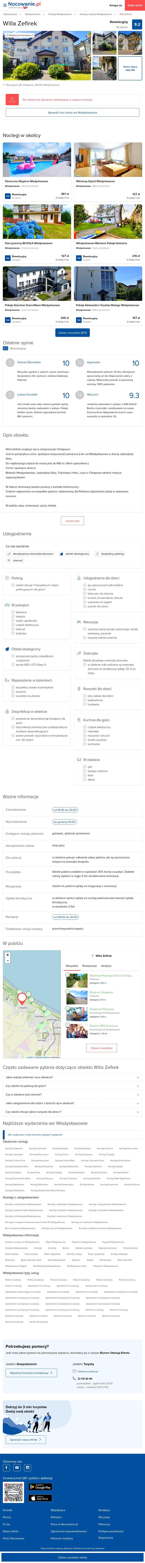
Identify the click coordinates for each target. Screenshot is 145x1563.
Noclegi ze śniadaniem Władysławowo (89, 1222)
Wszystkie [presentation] (72, 966)
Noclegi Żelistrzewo (14, 1190)
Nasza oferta (10, 1531)
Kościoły (52, 1247)
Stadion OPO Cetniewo (104, 1026)
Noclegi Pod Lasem (128, 1148)
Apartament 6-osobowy (87, 1291)
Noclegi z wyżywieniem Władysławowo (107, 1204)
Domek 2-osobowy (95, 1309)
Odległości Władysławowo (105, 1265)
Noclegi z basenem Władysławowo (65, 1210)
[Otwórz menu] (4, 5)
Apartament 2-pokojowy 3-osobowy (63, 1297)
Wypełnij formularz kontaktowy (29, 1373)
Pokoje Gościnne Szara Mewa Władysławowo (32, 305)
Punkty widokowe (119, 1253)
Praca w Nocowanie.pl (64, 1524)
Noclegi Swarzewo (84, 1154)
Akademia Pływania (102, 1009)
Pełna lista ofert (124, 1259)
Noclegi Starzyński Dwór (16, 1166)
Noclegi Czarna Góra (15, 1160)
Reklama (56, 1517)
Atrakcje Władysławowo (16, 1247)
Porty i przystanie (96, 1253)
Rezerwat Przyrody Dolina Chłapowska (113, 975)
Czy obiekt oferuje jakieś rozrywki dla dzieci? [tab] (33, 1112)
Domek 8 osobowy (111, 1315)
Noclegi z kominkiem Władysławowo (106, 1210)
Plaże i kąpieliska (52, 1253)
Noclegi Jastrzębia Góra (92, 1160)
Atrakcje (38, 1247)
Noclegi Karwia (87, 1184)
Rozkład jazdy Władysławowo (47, 1265)
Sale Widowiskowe (57, 1259)
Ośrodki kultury (130, 1247)
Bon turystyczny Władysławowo (20, 1228)
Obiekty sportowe (83, 1247)
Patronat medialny (62, 1538)
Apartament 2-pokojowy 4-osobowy (103, 1297)
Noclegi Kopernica (109, 1184)
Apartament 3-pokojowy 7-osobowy (22, 1309)
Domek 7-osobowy (87, 1315)
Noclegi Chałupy (54, 1172)
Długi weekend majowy (52, 1548)
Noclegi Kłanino (121, 1172)
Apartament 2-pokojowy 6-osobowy (63, 1303)
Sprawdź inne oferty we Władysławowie (72, 112)
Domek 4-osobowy (14, 1315)
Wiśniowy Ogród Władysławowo (95, 181)
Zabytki (90, 1259)
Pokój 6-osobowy (127, 1279)
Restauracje (105, 1259)
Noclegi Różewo (60, 1148)
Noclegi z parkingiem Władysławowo (65, 1204)
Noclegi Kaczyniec (40, 1160)
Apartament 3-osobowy (68, 1285)
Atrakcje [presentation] (106, 966)
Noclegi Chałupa (13, 1172)
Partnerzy (104, 1524)
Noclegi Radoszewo (68, 1166)
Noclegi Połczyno (45, 1178)
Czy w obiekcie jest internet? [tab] (23, 1094)
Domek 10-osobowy (39, 1321)
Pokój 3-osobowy (58, 1279)
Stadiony (76, 1259)
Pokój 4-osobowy (81, 1279)
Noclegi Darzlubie (91, 1178)
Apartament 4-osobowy (96, 1285)
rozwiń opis (72, 521)
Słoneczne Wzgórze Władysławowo (26, 181)
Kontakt (7, 1510)
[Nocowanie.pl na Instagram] (27, 1467)
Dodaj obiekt (135, 5)
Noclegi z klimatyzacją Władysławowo (23, 1216)
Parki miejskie (11, 1253)
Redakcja (104, 1510)
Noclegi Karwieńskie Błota (17, 1178)
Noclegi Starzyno (76, 1172)
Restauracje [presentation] (89, 966)
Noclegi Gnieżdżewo (120, 1160)
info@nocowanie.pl (88, 1371)
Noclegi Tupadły (106, 1154)
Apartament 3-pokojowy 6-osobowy (103, 1303)
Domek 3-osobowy (119, 1309)
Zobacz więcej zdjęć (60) (130, 68)
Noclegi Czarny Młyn (65, 1160)
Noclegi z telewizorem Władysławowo (23, 1204)
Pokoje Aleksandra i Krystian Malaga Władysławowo (107, 305)
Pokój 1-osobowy (13, 1279)
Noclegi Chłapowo (14, 1148)
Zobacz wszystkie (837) (72, 333)
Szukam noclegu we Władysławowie (22, 1241)
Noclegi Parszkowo (44, 1166)
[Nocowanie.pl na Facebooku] (6, 1467)
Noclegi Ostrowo (99, 1172)
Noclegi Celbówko (68, 1178)
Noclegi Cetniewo (37, 1148)
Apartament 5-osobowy (58, 1291)
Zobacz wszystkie (101, 1048)
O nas (6, 1524)
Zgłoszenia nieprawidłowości (69, 1531)
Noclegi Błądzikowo (14, 1184)
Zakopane (100, 1548)
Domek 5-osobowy (38, 1315)
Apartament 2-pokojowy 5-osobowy (22, 1303)
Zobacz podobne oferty (72, 1557)
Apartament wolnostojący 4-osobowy (23, 1291)
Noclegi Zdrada (115, 1166)
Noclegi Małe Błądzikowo (119, 1178)
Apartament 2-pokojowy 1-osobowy (121, 1291)
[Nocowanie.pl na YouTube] (17, 1467)
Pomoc (7, 1517)
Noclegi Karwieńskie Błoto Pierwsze (48, 1190)
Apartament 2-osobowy (39, 1285)
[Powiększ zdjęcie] (104, 43)
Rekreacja (9, 1259)
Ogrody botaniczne (108, 1247)
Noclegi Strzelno (105, 1148)
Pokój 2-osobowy (36, 1279)
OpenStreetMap (42, 1057)
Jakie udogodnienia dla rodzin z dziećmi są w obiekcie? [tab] (40, 1103)
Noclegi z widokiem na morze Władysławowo (100, 1228)
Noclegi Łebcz (62, 1154)
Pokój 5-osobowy (104, 1279)
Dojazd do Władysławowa (84, 1241)
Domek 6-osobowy (63, 1315)
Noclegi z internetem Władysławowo (64, 1216)
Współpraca (58, 1510)
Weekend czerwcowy (84, 1548)
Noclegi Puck (33, 1172)
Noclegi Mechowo (39, 1184)
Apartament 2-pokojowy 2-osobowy (22, 1297)
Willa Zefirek (20, 23)
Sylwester (68, 1548)
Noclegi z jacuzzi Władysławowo (57, 1228)
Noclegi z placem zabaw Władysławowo (24, 1210)
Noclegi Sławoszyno (64, 1184)
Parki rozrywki (31, 1253)
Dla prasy (104, 1517)
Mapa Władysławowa (56, 1241)
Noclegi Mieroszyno (39, 1154)
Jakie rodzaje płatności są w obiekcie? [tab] (29, 1077)
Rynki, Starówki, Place (31, 1259)
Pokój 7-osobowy (13, 1285)
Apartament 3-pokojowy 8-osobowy (62, 1309)
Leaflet (29, 1057)
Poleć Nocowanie (13, 1538)
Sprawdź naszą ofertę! (23, 1440)
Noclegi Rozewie (83, 1148)
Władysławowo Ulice (77, 1265)
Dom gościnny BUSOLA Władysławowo (28, 243)
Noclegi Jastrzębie (14, 1154)
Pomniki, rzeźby (74, 1253)
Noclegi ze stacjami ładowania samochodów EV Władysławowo (35, 1222)
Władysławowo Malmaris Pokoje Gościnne (101, 243)
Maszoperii (12, 85)
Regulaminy (105, 1538)
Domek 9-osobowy (14, 1321)
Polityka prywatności (111, 1531)
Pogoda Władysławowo (113, 1241)
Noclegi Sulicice (132, 1184)
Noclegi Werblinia (93, 1166)
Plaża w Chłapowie (101, 992)
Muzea (66, 1247)
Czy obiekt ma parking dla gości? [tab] (26, 1086)
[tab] (72, 966)
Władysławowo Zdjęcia (16, 1265)
